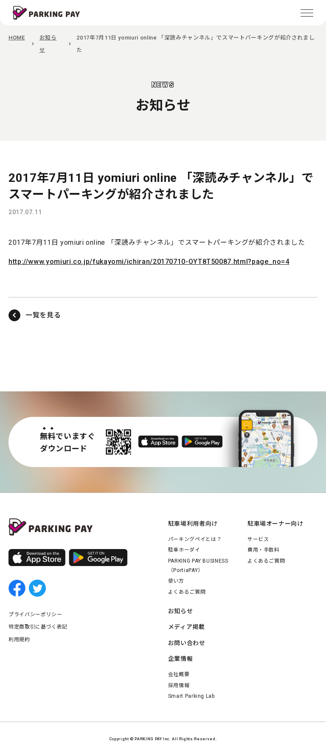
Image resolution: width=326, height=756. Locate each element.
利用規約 (19, 640)
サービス (258, 539)
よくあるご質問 (186, 592)
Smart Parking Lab (191, 696)
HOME (16, 37)
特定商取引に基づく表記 (37, 627)
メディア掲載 (186, 626)
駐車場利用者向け (193, 523)
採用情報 (179, 685)
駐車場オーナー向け (275, 523)
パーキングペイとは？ (195, 539)
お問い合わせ (186, 643)
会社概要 (179, 674)
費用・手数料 (263, 550)
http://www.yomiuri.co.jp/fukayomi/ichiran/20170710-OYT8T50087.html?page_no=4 (148, 262)
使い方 (176, 581)
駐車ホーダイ (184, 550)
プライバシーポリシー (35, 614)
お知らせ (180, 611)
